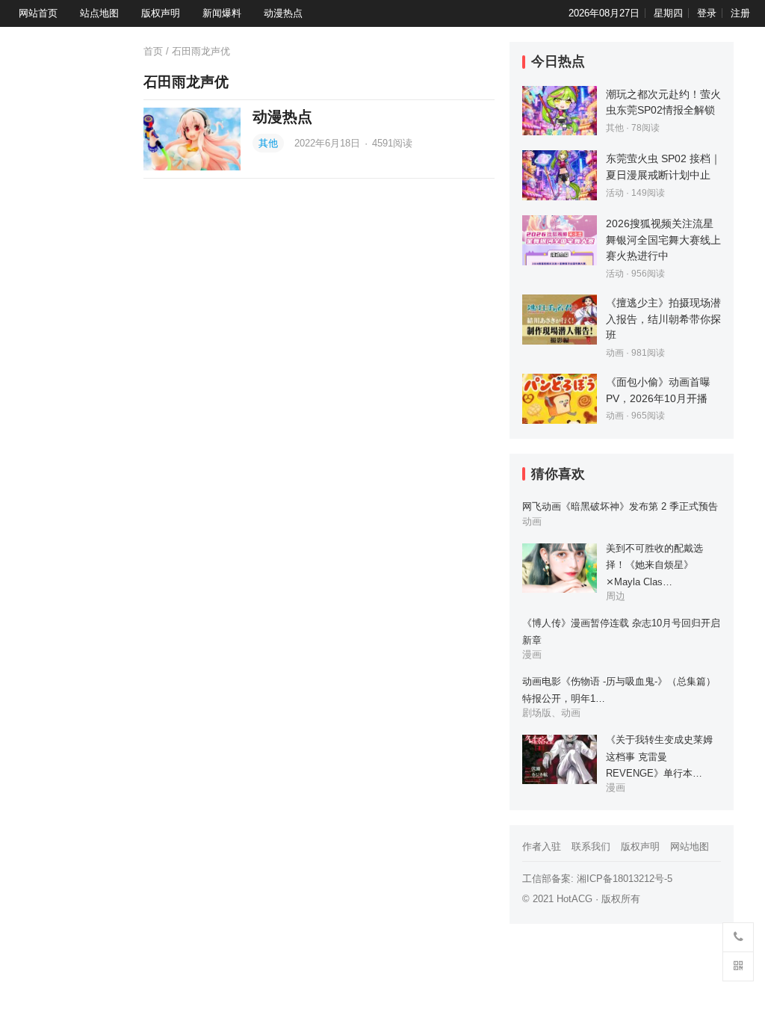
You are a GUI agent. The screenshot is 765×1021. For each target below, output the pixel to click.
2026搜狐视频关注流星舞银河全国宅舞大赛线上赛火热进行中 (663, 240)
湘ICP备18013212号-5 (624, 878)
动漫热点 (283, 13)
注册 (740, 13)
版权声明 (160, 13)
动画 (615, 353)
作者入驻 (541, 846)
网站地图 (689, 846)
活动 (615, 193)
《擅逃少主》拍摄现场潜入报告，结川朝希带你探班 (663, 319)
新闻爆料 (221, 13)
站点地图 (99, 13)
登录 (706, 13)
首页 (153, 51)
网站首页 (38, 13)
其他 (268, 143)
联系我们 (591, 846)
